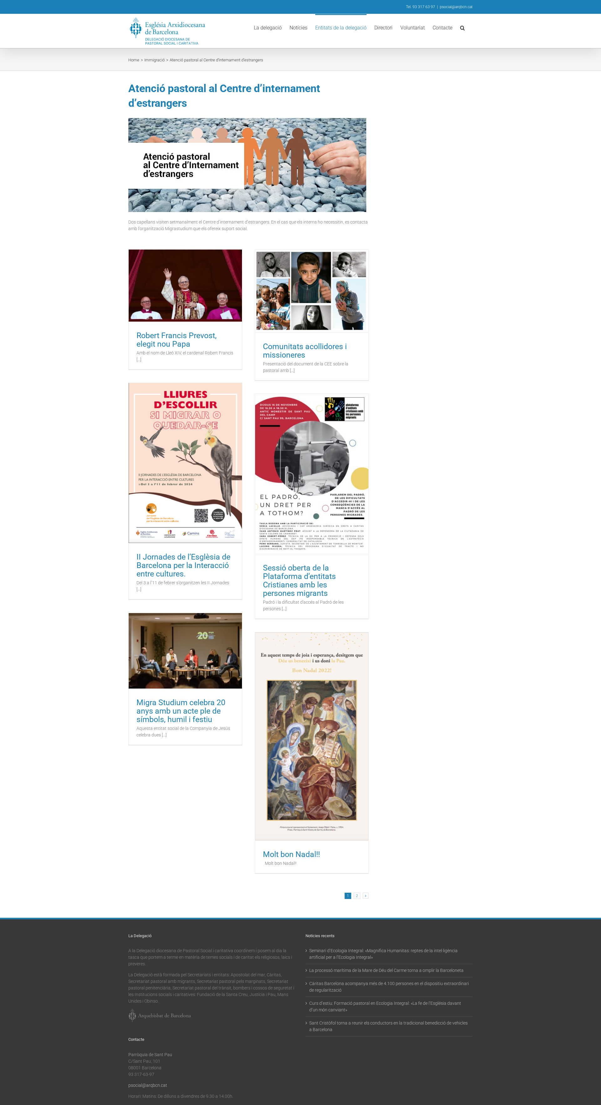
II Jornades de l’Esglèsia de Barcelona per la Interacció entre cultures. (183, 565)
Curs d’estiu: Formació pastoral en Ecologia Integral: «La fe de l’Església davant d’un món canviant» (385, 1006)
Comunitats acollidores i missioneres (305, 350)
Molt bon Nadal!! (291, 854)
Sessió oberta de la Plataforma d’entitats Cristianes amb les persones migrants (299, 580)
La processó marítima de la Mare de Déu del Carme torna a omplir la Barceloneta (386, 970)
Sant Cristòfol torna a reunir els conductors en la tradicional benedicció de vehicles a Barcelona (388, 1026)
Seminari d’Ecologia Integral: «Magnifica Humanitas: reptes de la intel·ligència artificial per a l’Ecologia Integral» (383, 954)
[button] (462, 27)
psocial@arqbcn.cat (456, 7)
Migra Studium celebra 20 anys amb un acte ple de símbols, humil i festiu (180, 711)
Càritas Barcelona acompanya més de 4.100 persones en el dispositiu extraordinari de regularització (389, 987)
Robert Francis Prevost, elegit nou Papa (176, 340)
